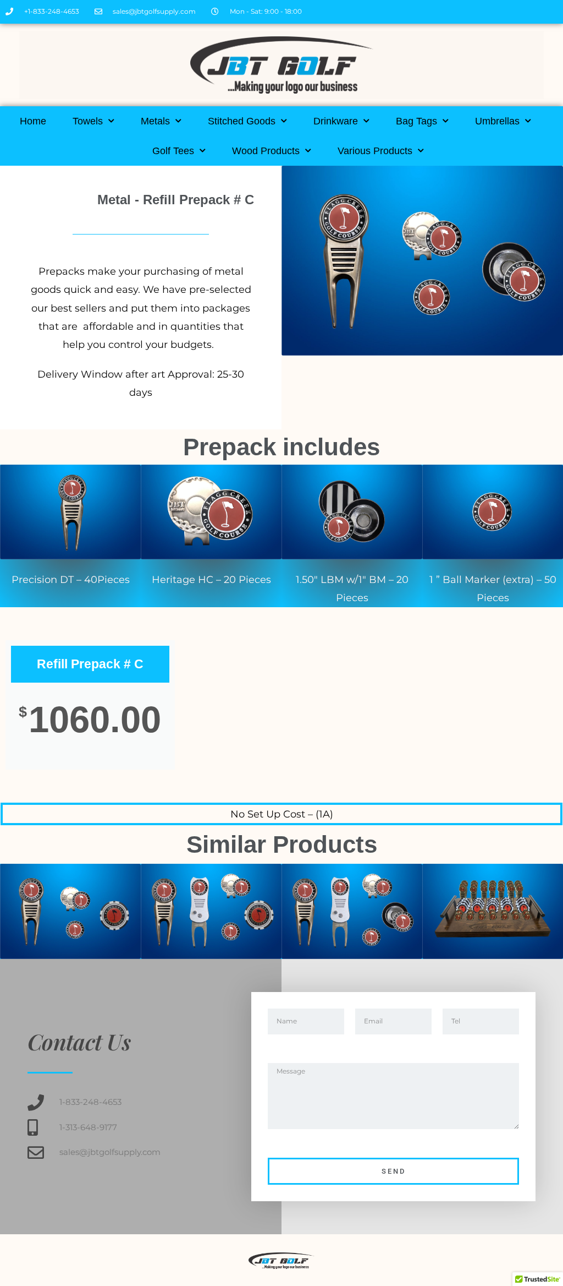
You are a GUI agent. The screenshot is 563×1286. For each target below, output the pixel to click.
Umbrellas (497, 121)
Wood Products (266, 150)
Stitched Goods (241, 121)
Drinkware (335, 121)
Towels (88, 121)
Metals (155, 121)
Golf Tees (173, 150)
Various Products (375, 150)
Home (33, 121)
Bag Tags (416, 121)
